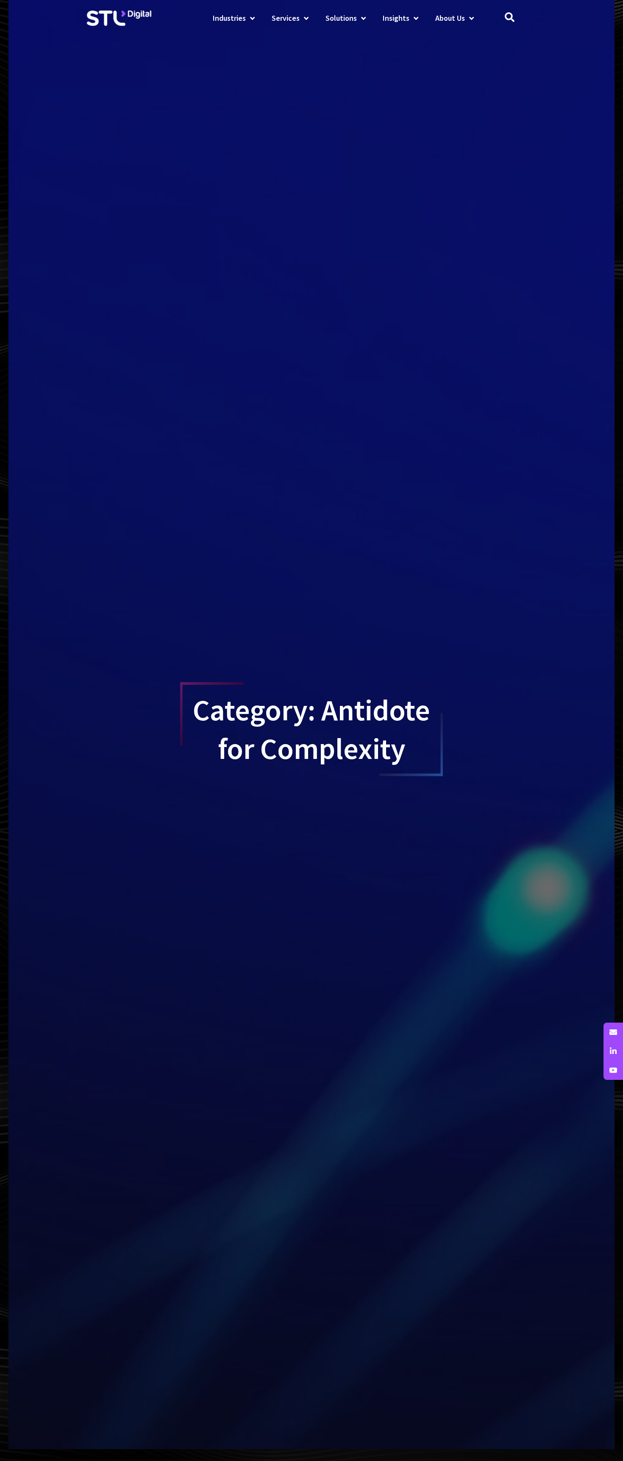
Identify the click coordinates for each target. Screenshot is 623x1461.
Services (286, 18)
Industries (229, 18)
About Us (450, 18)
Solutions (341, 18)
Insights (396, 18)
